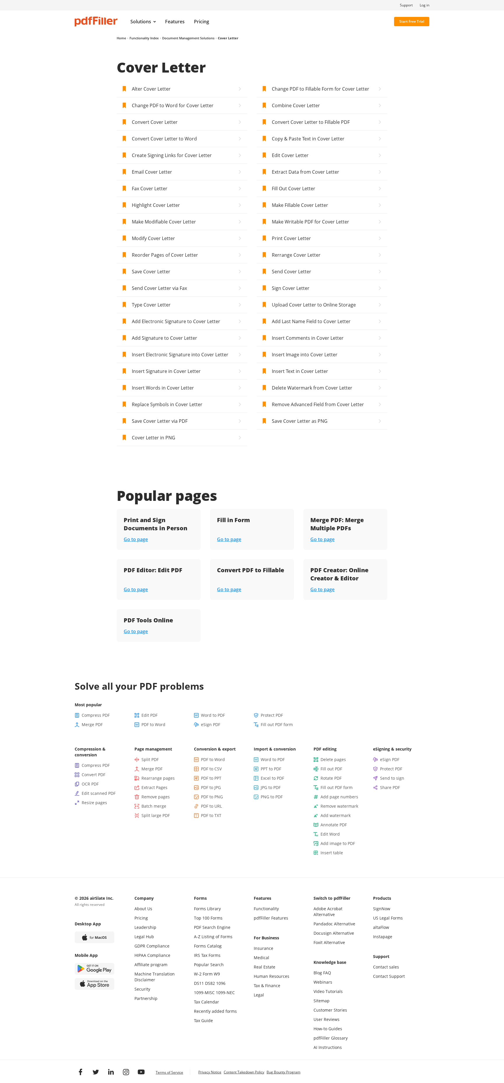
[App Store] (94, 984)
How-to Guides (328, 1028)
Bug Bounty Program (283, 1072)
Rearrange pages (158, 778)
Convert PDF (93, 774)
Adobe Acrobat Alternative (328, 911)
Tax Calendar (206, 1002)
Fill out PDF (331, 769)
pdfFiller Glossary (331, 1038)
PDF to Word (153, 724)
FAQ (327, 972)
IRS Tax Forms (207, 955)
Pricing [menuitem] (201, 21)
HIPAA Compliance (152, 955)
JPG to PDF (271, 787)
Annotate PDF (334, 824)
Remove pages (155, 797)
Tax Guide (203, 1020)
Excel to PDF (272, 778)
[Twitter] (95, 1072)
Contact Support (389, 976)
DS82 (210, 983)
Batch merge (153, 806)
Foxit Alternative (329, 942)
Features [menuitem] (175, 21)
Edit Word (330, 834)
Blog (318, 972)
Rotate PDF (331, 778)
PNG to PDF (272, 797)
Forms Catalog (208, 946)
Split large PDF (155, 815)
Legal (259, 995)
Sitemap (322, 1000)
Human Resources (271, 976)
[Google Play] (94, 969)
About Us (143, 908)
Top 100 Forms (208, 918)
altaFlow (381, 927)
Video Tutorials (328, 991)
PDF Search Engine (212, 927)
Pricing (141, 918)
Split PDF (150, 759)
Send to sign (392, 778)
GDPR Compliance (151, 946)
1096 (220, 983)
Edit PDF (149, 715)
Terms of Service (169, 1072)
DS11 (199, 983)
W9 (217, 974)
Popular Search (209, 964)
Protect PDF (272, 715)
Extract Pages (154, 787)
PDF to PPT (211, 778)
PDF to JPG (211, 787)
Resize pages (94, 802)
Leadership (145, 927)
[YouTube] (141, 1072)
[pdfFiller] (96, 22)
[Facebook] (80, 1072)
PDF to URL (211, 806)
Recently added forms (215, 1011)
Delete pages (333, 759)
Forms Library (207, 908)
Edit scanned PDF (99, 793)
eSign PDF (210, 724)
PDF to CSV (211, 769)
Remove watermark (339, 806)
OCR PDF (90, 784)
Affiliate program (150, 964)
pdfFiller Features (271, 918)
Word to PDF (213, 715)
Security (142, 989)
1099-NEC (225, 992)
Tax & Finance (267, 985)
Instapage (382, 936)
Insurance (263, 948)
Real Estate (264, 967)
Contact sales (386, 967)
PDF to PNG (212, 797)
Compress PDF (96, 715)
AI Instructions (328, 1047)
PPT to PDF (271, 769)
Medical (261, 957)
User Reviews (327, 1019)
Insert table (332, 852)
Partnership (146, 998)
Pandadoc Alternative (334, 924)
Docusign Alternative (334, 933)
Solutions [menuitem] (140, 21)
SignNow (381, 908)
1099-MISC (204, 992)
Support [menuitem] (406, 5)
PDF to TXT (211, 815)
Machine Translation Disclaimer (154, 976)
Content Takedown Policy (244, 1072)
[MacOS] (94, 937)
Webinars (323, 982)
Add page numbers (339, 797)
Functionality (266, 908)
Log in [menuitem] (424, 5)
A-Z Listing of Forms (213, 936)
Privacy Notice (209, 1072)
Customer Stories (330, 1010)
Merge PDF (92, 724)
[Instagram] (126, 1072)
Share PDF (390, 787)
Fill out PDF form (277, 724)
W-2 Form (203, 974)
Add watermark (336, 815)
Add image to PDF (338, 843)
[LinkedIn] (110, 1072)
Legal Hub (144, 936)
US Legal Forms (388, 918)
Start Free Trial (411, 21)
